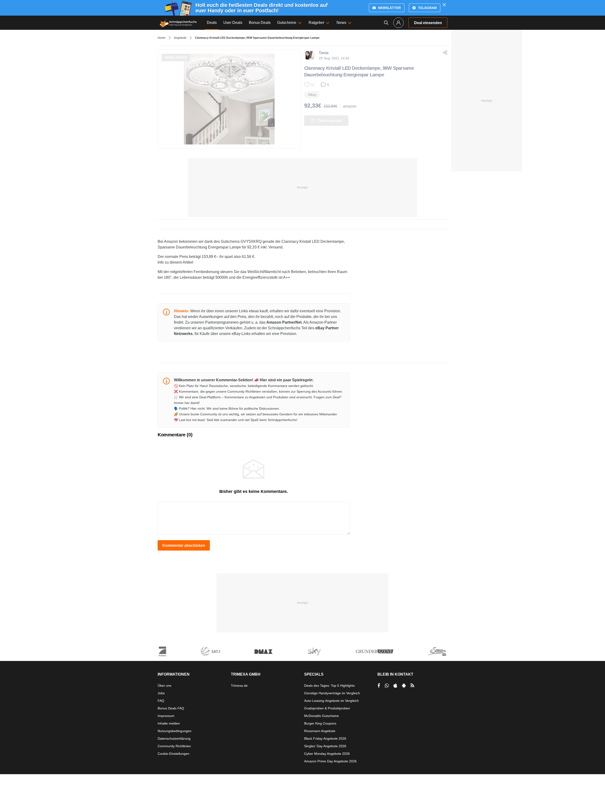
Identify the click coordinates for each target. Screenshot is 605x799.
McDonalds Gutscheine (321, 716)
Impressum (166, 716)
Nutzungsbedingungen (174, 731)
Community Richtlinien (174, 746)
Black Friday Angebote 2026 (325, 738)
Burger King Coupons (320, 723)
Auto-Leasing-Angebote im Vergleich (331, 701)
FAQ (161, 701)
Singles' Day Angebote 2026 (325, 746)
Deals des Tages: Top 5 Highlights (329, 685)
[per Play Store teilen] (404, 685)
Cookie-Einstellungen (173, 754)
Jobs (161, 693)
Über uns (164, 685)
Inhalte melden (169, 723)
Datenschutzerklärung (174, 738)
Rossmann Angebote (319, 731)
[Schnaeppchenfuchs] (178, 23)
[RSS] (412, 685)
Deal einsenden (428, 23)
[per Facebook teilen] (378, 685)
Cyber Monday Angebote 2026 (327, 754)
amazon (349, 106)
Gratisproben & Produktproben (327, 708)
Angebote (180, 37)
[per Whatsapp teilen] (387, 685)
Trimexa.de (239, 685)
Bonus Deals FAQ (171, 708)
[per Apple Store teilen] (395, 685)
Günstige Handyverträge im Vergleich (332, 693)
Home (161, 37)
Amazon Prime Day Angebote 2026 (330, 761)
